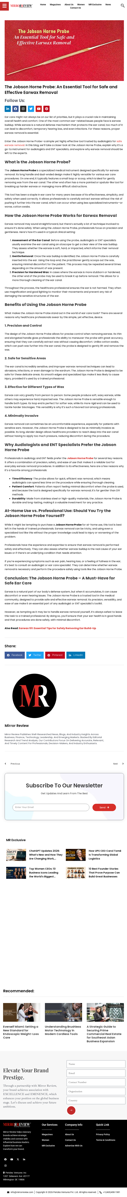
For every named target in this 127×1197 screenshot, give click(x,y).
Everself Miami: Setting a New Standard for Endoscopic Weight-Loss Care (21, 1032)
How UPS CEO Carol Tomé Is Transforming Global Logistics (105, 854)
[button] (15, 655)
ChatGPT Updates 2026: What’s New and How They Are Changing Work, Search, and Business (46, 855)
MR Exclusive (16, 840)
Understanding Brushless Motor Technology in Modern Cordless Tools (63, 1030)
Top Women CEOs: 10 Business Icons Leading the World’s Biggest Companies (43, 872)
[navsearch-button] (123, 6)
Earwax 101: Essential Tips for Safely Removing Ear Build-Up (57, 628)
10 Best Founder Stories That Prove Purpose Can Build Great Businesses (104, 872)
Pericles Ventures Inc (15, 1172)
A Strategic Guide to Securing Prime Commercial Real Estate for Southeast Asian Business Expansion (104, 1034)
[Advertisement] (29, 930)
